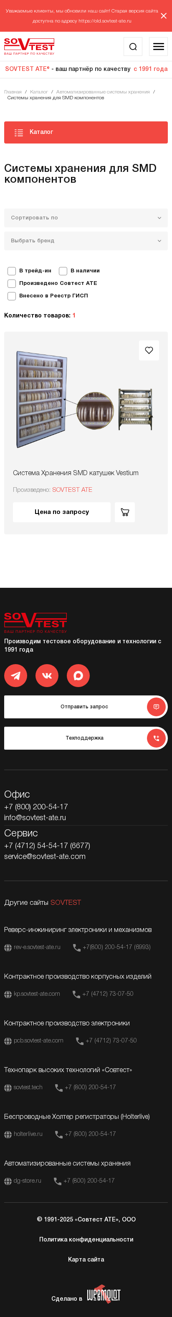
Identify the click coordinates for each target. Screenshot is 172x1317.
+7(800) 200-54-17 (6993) (117, 947)
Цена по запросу (62, 512)
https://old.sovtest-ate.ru (105, 21)
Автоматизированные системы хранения (103, 92)
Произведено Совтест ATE (58, 283)
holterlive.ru (28, 1134)
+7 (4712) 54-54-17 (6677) (47, 846)
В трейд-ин (35, 271)
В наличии (85, 271)
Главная (13, 92)
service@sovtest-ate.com (45, 857)
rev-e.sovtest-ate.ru (37, 947)
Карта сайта (86, 1260)
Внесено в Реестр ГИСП (53, 296)
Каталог (39, 92)
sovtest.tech (28, 1087)
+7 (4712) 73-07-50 (108, 994)
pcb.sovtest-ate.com (38, 1041)
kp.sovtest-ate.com (37, 994)
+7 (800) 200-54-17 (36, 807)
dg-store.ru (27, 1181)
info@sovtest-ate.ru (35, 818)
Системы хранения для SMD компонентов (56, 98)
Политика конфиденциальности (86, 1240)
